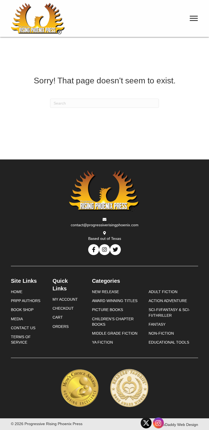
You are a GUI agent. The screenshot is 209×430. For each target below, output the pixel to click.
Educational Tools (169, 342)
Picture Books (107, 309)
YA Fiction (102, 342)
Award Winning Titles (114, 301)
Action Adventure (168, 301)
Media (17, 319)
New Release (105, 292)
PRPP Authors (25, 301)
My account (65, 299)
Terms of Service (21, 339)
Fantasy (157, 324)
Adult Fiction (163, 292)
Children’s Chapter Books (113, 322)
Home (16, 292)
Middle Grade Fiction (114, 333)
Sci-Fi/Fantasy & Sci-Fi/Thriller (169, 312)
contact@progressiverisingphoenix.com (105, 225)
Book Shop (22, 309)
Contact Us (23, 328)
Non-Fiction (161, 333)
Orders (61, 326)
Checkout (63, 308)
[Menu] (194, 18)
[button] (93, 249)
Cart (58, 317)
